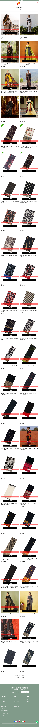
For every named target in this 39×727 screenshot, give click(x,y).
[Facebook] (15, 721)
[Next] (30, 0)
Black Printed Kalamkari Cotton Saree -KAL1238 (28, 229)
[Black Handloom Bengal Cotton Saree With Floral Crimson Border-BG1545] (29, 464)
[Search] (35, 3)
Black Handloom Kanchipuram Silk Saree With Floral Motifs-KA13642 (9, 559)
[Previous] (9, 0)
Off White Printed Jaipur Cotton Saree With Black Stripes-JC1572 (10, 37)
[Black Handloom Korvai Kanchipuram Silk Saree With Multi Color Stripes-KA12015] (29, 107)
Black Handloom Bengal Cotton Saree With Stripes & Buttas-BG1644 (29, 449)
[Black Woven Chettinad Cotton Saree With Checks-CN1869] (29, 354)
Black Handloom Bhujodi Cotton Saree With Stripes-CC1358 (9, 64)
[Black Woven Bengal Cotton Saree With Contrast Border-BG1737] (29, 409)
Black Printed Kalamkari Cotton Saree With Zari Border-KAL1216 (28, 339)
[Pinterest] (19, 721)
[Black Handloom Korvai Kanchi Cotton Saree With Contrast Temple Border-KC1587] (29, 546)
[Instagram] (17, 721)
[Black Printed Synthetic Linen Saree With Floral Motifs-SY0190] (10, 162)
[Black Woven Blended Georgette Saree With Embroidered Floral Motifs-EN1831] (10, 107)
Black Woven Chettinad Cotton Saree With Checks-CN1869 (27, 366)
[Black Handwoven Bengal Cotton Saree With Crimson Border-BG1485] (29, 491)
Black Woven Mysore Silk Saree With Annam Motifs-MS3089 (9, 614)
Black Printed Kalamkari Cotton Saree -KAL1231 (9, 255)
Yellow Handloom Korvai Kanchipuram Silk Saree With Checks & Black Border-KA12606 (9, 92)
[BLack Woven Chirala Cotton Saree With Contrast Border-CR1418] (10, 409)
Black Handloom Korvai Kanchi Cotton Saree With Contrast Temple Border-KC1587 (29, 559)
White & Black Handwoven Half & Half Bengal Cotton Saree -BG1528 (9, 504)
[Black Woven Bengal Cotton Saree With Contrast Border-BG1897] (10, 381)
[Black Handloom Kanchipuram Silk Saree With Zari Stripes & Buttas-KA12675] (29, 574)
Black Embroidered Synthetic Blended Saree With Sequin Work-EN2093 (28, 202)
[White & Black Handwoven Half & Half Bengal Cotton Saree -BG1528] (10, 491)
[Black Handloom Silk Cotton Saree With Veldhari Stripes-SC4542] (29, 243)
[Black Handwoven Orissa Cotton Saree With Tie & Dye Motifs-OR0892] (29, 271)
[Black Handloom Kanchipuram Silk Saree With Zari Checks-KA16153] (10, 134)
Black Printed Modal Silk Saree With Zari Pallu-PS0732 (9, 311)
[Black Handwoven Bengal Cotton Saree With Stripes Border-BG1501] (29, 519)
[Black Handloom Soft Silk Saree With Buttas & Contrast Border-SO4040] (29, 52)
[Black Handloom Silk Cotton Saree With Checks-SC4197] (10, 326)
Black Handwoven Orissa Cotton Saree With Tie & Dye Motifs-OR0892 (29, 284)
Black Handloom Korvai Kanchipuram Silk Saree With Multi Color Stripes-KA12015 (28, 119)
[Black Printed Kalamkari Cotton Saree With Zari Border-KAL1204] (10, 354)
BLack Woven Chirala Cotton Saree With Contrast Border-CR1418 (10, 421)
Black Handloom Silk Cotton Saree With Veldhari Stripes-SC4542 (28, 256)
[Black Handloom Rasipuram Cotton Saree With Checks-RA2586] (29, 381)
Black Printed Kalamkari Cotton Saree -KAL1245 (9, 229)
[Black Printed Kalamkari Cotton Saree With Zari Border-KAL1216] (29, 326)
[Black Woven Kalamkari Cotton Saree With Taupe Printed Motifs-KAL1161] (10, 464)
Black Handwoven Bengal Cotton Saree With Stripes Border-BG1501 (28, 532)
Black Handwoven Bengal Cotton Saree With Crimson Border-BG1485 (28, 504)
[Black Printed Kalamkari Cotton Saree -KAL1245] (10, 217)
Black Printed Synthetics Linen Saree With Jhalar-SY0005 (10, 202)
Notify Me (10, 33)
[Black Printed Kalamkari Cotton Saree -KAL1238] (29, 217)
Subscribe (25, 692)
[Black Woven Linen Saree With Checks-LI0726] (29, 298)
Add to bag (29, 33)
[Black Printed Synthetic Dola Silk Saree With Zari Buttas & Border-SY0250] (29, 657)
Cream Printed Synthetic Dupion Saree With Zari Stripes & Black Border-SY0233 (28, 147)
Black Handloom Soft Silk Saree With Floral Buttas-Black (8, 642)
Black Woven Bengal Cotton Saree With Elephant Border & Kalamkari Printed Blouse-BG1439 (9, 587)
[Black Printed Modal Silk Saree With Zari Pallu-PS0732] (10, 298)
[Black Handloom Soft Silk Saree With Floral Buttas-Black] (10, 629)
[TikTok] (22, 721)
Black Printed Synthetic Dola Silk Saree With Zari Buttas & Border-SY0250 (28, 669)
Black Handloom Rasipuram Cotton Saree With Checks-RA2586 (28, 394)
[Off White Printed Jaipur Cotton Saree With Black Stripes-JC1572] (10, 24)
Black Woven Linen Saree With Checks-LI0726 (28, 310)
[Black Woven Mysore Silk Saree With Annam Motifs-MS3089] (10, 602)
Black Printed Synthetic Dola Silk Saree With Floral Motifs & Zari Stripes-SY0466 (29, 642)
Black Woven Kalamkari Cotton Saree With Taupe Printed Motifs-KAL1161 (10, 477)
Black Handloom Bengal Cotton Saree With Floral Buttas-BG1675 (29, 92)
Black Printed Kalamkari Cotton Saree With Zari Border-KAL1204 (9, 366)
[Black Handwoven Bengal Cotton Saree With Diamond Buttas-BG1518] (10, 519)
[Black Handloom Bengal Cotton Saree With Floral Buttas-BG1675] (29, 79)
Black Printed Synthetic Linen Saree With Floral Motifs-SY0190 (9, 174)
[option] (19, 0)
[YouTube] (24, 721)
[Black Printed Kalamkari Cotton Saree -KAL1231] (10, 243)
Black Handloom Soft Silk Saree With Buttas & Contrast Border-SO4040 (28, 64)
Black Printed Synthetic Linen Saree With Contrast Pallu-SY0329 (10, 669)
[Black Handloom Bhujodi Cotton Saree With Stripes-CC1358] (10, 52)
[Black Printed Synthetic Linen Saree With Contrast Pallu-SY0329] (10, 657)
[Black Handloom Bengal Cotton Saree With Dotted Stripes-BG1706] (10, 436)
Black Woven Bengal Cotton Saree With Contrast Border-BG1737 (28, 421)
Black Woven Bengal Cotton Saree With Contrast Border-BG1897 (9, 394)
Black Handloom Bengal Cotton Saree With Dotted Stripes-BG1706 (10, 449)
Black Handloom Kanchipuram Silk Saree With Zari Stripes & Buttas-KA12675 (29, 587)
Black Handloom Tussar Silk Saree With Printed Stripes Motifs (28, 614)
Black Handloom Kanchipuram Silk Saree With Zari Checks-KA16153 (10, 147)
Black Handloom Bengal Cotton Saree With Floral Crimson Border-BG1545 (29, 477)
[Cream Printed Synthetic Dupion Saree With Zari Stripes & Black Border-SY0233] (29, 134)
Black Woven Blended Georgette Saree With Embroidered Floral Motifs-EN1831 (9, 119)
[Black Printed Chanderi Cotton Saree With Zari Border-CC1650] (29, 162)
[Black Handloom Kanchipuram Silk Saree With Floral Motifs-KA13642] (10, 546)
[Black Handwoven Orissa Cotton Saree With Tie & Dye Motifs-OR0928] (10, 271)
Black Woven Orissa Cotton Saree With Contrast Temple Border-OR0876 (28, 37)
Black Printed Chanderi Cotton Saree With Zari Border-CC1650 (28, 174)
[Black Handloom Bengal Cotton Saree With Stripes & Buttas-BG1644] (29, 436)
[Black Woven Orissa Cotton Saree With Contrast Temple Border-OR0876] (29, 24)
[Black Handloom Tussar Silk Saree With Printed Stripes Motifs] (29, 602)
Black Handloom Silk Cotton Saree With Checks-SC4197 (9, 339)
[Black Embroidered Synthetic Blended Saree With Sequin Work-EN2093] (29, 189)
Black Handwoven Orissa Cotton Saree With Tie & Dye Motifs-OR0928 (10, 284)
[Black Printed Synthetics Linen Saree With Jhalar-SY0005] (10, 189)
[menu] (1, 3)
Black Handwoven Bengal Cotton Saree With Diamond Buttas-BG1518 (9, 532)
